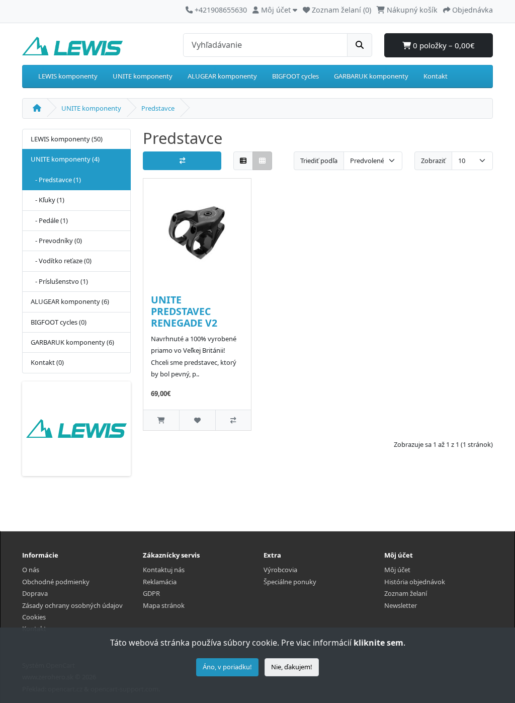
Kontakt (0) (47, 362)
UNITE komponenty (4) (65, 159)
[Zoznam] (243, 160)
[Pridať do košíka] (161, 420)
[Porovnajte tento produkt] (233, 420)
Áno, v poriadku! (227, 666)
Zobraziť (433, 160)
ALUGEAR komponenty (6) (70, 301)
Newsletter (400, 605)
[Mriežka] (262, 160)
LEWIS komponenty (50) (67, 138)
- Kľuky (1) (47, 199)
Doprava (35, 593)
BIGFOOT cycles (295, 76)
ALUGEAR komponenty (222, 76)
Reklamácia (160, 581)
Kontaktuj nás (164, 569)
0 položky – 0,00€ (443, 45)
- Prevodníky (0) (56, 240)
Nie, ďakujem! (291, 666)
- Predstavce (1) (56, 179)
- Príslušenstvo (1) (59, 281)
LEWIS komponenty (68, 76)
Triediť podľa (318, 160)
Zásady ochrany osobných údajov (72, 605)
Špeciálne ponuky (290, 581)
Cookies (34, 616)
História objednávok (414, 581)
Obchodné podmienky (56, 581)
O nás (30, 569)
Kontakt (435, 76)
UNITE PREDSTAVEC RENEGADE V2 (184, 311)
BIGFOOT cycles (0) (59, 322)
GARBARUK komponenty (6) (72, 342)
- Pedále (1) (49, 220)
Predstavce (158, 108)
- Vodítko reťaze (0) (61, 260)
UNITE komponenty (143, 76)
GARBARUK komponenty (371, 76)
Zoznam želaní (405, 593)
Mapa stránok (164, 605)
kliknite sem (378, 642)
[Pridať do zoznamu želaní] (197, 420)
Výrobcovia (280, 569)
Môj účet (397, 569)
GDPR (151, 593)
